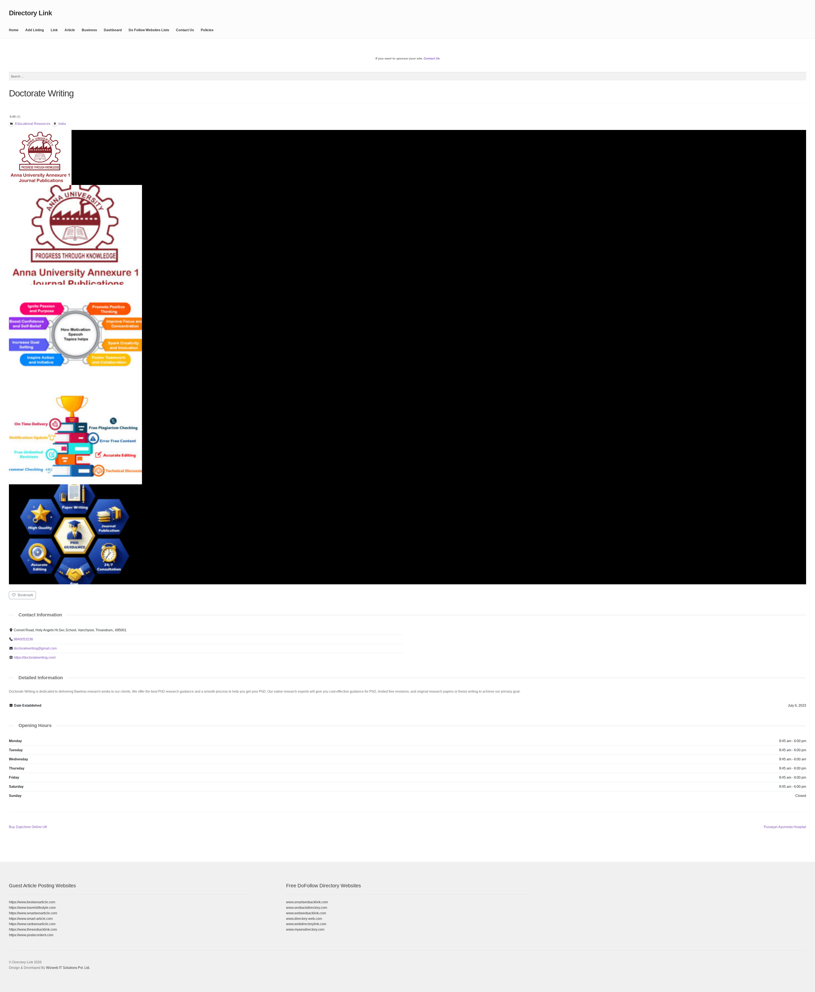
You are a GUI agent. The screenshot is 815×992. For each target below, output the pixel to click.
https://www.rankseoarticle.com (32, 924)
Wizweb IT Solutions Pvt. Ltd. (68, 967)
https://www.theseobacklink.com (33, 929)
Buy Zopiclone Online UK (28, 827)
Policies (207, 30)
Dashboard (113, 30)
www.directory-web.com (304, 918)
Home (13, 30)
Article (70, 30)
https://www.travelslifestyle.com (32, 907)
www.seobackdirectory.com (306, 907)
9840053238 (23, 639)
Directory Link (30, 13)
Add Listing (34, 30)
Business (89, 30)
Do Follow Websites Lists (149, 30)
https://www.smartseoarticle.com (33, 913)
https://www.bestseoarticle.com (32, 902)
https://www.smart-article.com (31, 918)
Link (54, 30)
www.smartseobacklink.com (307, 902)
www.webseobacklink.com (306, 913)
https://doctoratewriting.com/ (35, 657)
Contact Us (185, 30)
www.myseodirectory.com (305, 929)
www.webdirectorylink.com (306, 924)
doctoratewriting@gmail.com (35, 648)
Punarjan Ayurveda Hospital (785, 827)
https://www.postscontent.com (31, 935)
